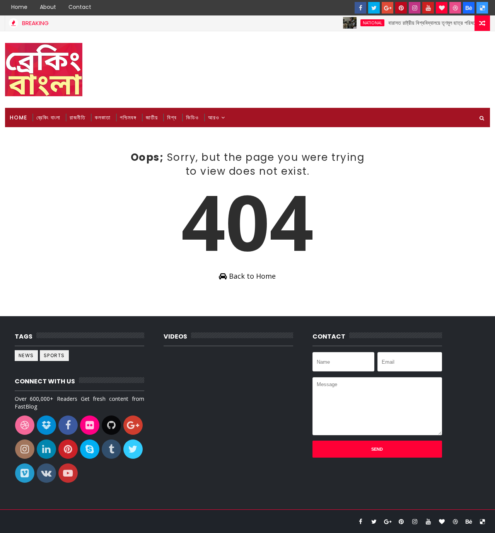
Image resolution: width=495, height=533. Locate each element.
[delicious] (482, 8)
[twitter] (374, 8)
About (48, 7)
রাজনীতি (77, 117)
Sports (54, 355)
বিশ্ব (172, 117)
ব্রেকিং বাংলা (48, 117)
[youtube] (428, 8)
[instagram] (414, 8)
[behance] (469, 8)
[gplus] (387, 8)
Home (19, 7)
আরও (213, 117)
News (26, 355)
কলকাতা (103, 117)
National (367, 23)
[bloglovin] (441, 8)
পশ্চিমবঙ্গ (128, 117)
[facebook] (360, 8)
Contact (79, 7)
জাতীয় (152, 117)
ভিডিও (192, 117)
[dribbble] (455, 8)
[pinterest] (401, 8)
